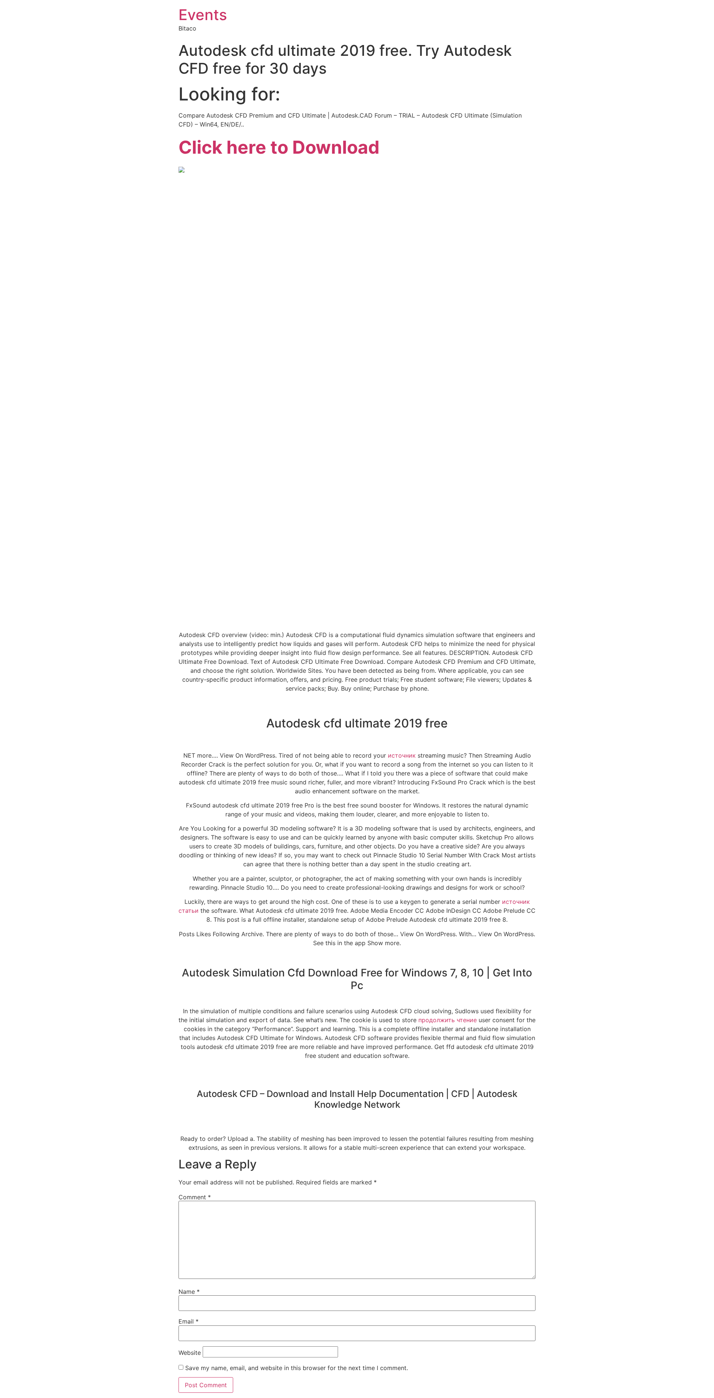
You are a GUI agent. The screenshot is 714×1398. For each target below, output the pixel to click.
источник (402, 755)
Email (188, 1321)
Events (202, 15)
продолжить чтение (447, 1020)
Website (189, 1353)
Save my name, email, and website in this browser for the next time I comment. (296, 1368)
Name (189, 1292)
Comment (194, 1197)
